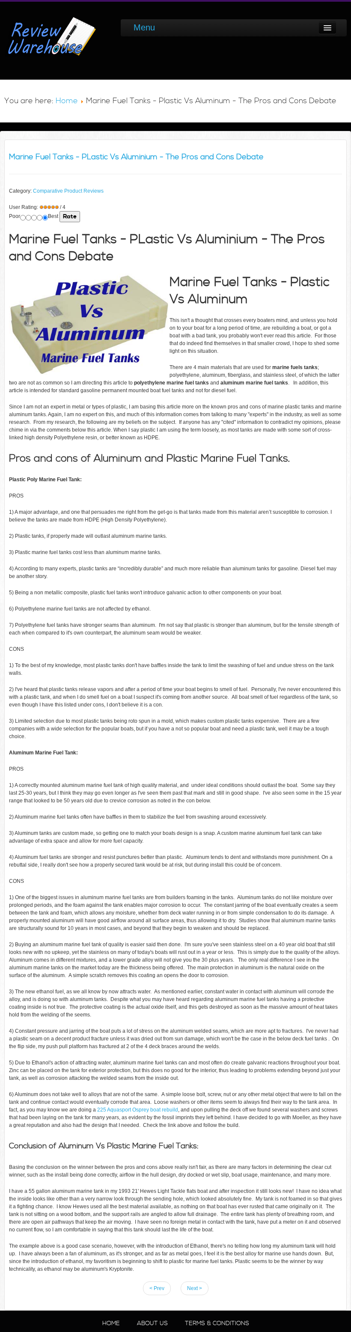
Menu (144, 27)
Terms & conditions (217, 1323)
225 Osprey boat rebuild (137, 1110)
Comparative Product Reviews (68, 191)
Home (67, 101)
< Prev (156, 1288)
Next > (194, 1288)
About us (152, 1323)
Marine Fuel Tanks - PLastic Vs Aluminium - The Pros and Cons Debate (136, 157)
